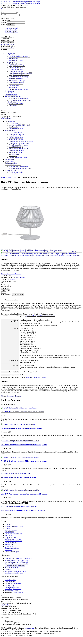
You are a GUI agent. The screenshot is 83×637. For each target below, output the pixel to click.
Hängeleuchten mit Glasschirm (19, 75)
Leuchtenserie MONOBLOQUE (19, 57)
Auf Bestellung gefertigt (29, 372)
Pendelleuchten (10, 62)
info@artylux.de (6, 118)
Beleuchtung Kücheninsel (13, 589)
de (1, 9)
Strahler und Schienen (16, 60)
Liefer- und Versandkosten (13, 533)
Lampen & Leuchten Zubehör (18, 89)
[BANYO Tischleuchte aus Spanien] (30, 248)
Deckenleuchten (10, 53)
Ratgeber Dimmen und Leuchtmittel (16, 564)
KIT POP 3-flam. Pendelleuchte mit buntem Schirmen (23, 510)
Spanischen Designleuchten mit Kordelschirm (40, 316)
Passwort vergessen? (11, 32)
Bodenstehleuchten (11, 95)
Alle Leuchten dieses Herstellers (11, 274)
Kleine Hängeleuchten (16, 71)
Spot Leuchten (13, 58)
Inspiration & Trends (11, 590)
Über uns (8, 524)
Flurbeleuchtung (10, 585)
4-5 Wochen (11, 279)
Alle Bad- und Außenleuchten (18, 98)
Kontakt (7, 528)
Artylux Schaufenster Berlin (14, 526)
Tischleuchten (9, 91)
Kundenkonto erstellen (12, 28)
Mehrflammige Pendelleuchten (18, 80)
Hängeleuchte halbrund (16, 82)
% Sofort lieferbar (10, 102)
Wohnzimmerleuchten (16, 84)
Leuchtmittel (13, 105)
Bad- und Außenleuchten (13, 96)
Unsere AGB (9, 546)
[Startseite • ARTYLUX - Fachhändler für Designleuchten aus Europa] (20, 2)
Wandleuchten (9, 93)
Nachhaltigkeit (9, 532)
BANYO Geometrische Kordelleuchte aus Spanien (21, 428)
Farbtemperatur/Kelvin (12, 567)
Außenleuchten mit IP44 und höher (20, 100)
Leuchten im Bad (10, 581)
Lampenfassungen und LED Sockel (16, 562)
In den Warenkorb (18, 294)
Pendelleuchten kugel (16, 78)
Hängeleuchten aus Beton (17, 66)
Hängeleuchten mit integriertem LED (21, 73)
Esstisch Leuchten (10, 580)
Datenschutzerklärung (12, 548)
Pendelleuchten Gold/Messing (18, 76)
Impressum (8, 550)
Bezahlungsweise (10, 537)
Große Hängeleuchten (16, 69)
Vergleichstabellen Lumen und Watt (16, 560)
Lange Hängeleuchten (16, 67)
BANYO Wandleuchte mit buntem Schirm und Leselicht (24, 494)
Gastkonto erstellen (11, 30)
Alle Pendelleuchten (15, 64)
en (1, 11)
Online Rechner (18, 592)
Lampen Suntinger (11, 530)
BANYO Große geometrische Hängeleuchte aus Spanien (24, 445)
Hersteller (8, 569)
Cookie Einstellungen (12, 551)
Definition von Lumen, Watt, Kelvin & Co (18, 558)
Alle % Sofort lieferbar (16, 104)
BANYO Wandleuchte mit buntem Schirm (18, 477)
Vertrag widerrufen (11, 542)
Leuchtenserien (14, 86)
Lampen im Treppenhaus (13, 583)
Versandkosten (20, 277)
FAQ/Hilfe (8, 535)
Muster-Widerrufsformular (13, 541)
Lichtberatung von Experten (14, 573)
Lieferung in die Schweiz (13, 539)
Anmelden (11, 24)
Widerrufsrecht (9, 544)
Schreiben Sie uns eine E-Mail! (36, 377)
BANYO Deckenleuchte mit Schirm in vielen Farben (22, 412)
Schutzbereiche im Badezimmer (15, 566)
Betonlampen (13, 87)
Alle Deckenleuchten (15, 55)
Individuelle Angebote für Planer (15, 571)
